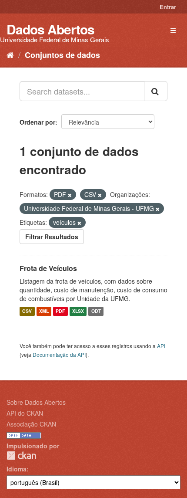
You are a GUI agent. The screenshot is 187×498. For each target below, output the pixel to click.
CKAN (21, 455)
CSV (27, 311)
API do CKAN (25, 413)
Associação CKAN (31, 424)
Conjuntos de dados (62, 55)
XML (44, 311)
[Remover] (70, 194)
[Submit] (155, 91)
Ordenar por (37, 122)
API (161, 345)
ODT (96, 311)
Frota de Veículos (48, 268)
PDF (60, 311)
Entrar (168, 7)
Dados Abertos (50, 29)
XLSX (78, 311)
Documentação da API (59, 354)
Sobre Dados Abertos (36, 402)
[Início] (10, 54)
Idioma (17, 468)
